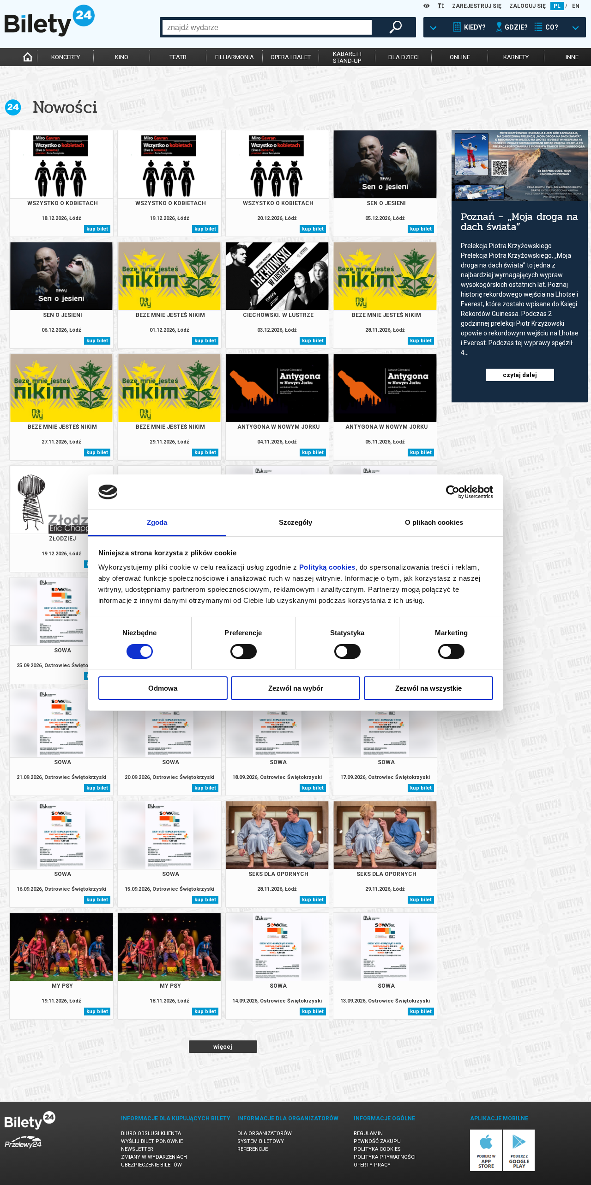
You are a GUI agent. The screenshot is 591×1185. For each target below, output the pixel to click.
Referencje (252, 1149)
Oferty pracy (372, 1165)
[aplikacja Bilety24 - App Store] (486, 1170)
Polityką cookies (327, 567)
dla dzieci (403, 57)
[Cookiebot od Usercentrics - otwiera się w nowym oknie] (452, 492)
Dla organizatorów (264, 1133)
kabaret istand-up (347, 57)
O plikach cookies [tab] (434, 522)
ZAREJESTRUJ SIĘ (476, 6)
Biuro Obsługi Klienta (151, 1133)
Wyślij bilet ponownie (152, 1141)
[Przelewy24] (23, 1150)
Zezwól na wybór (295, 688)
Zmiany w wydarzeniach (154, 1157)
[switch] (243, 651)
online (460, 57)
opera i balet (291, 57)
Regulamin (368, 1133)
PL (557, 6)
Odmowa (162, 688)
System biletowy (260, 1141)
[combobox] (267, 27)
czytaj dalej (520, 374)
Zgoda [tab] (157, 522)
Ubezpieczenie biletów (151, 1165)
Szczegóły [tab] (296, 522)
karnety (516, 57)
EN (575, 6)
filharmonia (234, 57)
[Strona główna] (50, 34)
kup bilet (97, 229)
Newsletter (137, 1149)
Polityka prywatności (385, 1157)
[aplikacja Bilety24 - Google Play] (519, 1170)
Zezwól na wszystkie (428, 688)
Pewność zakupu (377, 1141)
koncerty (65, 57)
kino (121, 57)
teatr (178, 57)
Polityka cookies (377, 1149)
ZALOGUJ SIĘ (527, 6)
